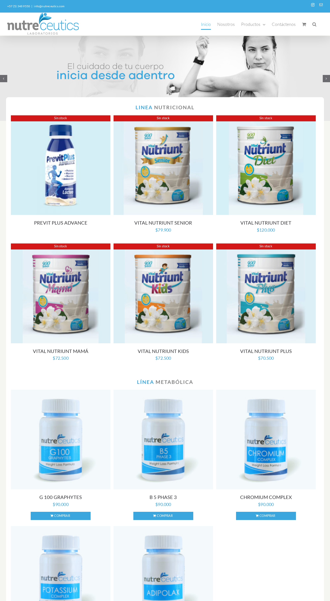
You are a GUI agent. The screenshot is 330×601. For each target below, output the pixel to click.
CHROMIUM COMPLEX (266, 497)
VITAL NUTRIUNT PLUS (266, 351)
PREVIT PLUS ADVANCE (60, 223)
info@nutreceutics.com (49, 6)
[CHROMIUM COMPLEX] (266, 439)
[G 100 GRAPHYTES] (60, 439)
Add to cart (61, 516)
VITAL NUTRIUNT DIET (265, 223)
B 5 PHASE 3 (163, 497)
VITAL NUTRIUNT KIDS (163, 351)
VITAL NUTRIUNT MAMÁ (60, 351)
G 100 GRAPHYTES (60, 497)
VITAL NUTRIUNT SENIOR (163, 223)
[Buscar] (314, 24)
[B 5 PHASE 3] (163, 439)
